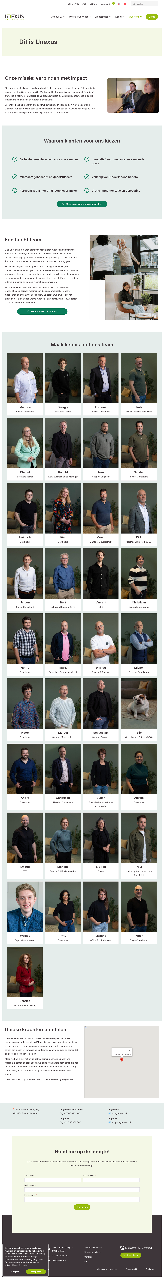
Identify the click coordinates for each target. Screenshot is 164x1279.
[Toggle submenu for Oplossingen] (110, 16)
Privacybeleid (131, 1269)
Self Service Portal (93, 1247)
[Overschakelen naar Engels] (119, 4)
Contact (87, 1257)
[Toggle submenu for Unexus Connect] (89, 16)
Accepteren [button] (36, 1272)
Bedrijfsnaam (30, 1185)
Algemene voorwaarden (107, 1269)
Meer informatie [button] (19, 1265)
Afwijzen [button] (15, 1272)
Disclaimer (150, 1269)
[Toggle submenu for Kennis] (124, 16)
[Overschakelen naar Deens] (125, 4)
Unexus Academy (92, 1252)
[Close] (129, 1050)
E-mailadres (30, 1195)
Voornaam (30, 1175)
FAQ (86, 1261)
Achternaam (89, 1175)
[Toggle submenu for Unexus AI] (64, 16)
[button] (121, 1060)
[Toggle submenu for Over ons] (141, 16)
